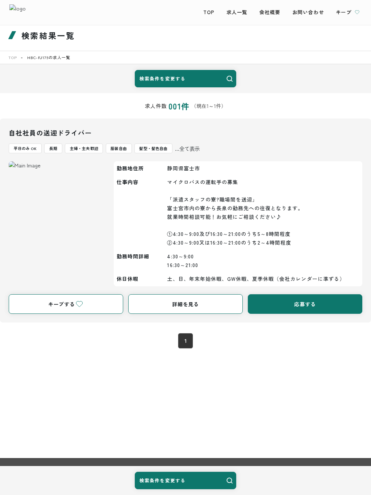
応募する (305, 304)
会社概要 (269, 12)
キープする (61, 304)
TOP (208, 12)
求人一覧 (236, 12)
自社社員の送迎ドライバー (50, 132)
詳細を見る (185, 304)
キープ (344, 12)
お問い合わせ (308, 12)
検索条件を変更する (162, 78)
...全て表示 (187, 148)
